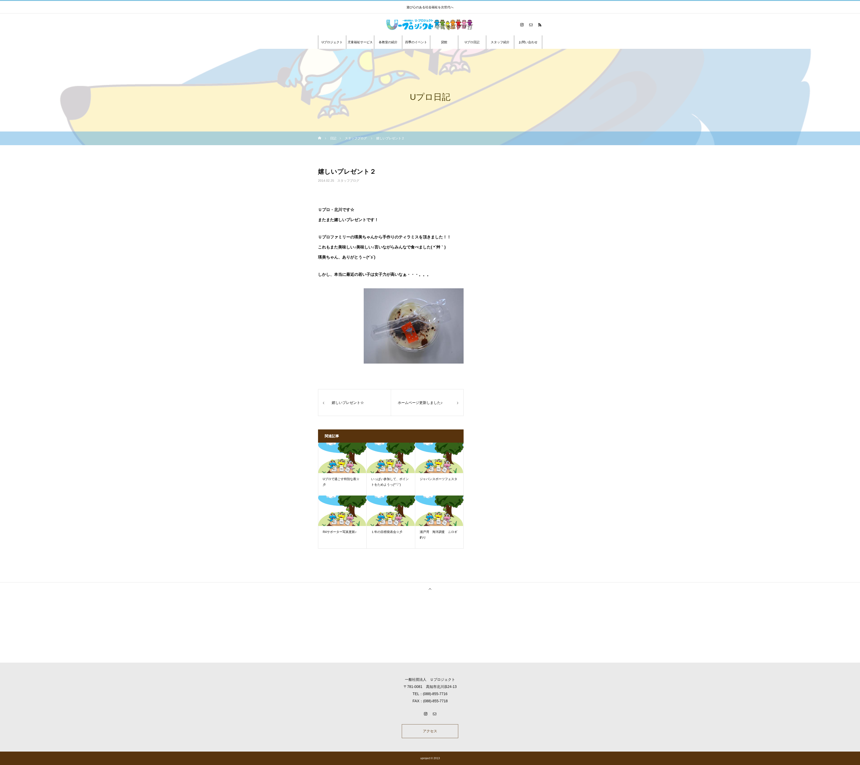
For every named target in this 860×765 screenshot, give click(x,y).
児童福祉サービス (360, 42)
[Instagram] (522, 24)
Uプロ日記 (472, 42)
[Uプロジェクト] (430, 24)
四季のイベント (416, 42)
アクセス (430, 731)
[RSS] (540, 24)
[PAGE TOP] (430, 588)
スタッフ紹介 (500, 42)
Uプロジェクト (332, 42)
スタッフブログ (348, 180)
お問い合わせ (528, 42)
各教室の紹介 (388, 42)
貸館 (444, 42)
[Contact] (531, 24)
